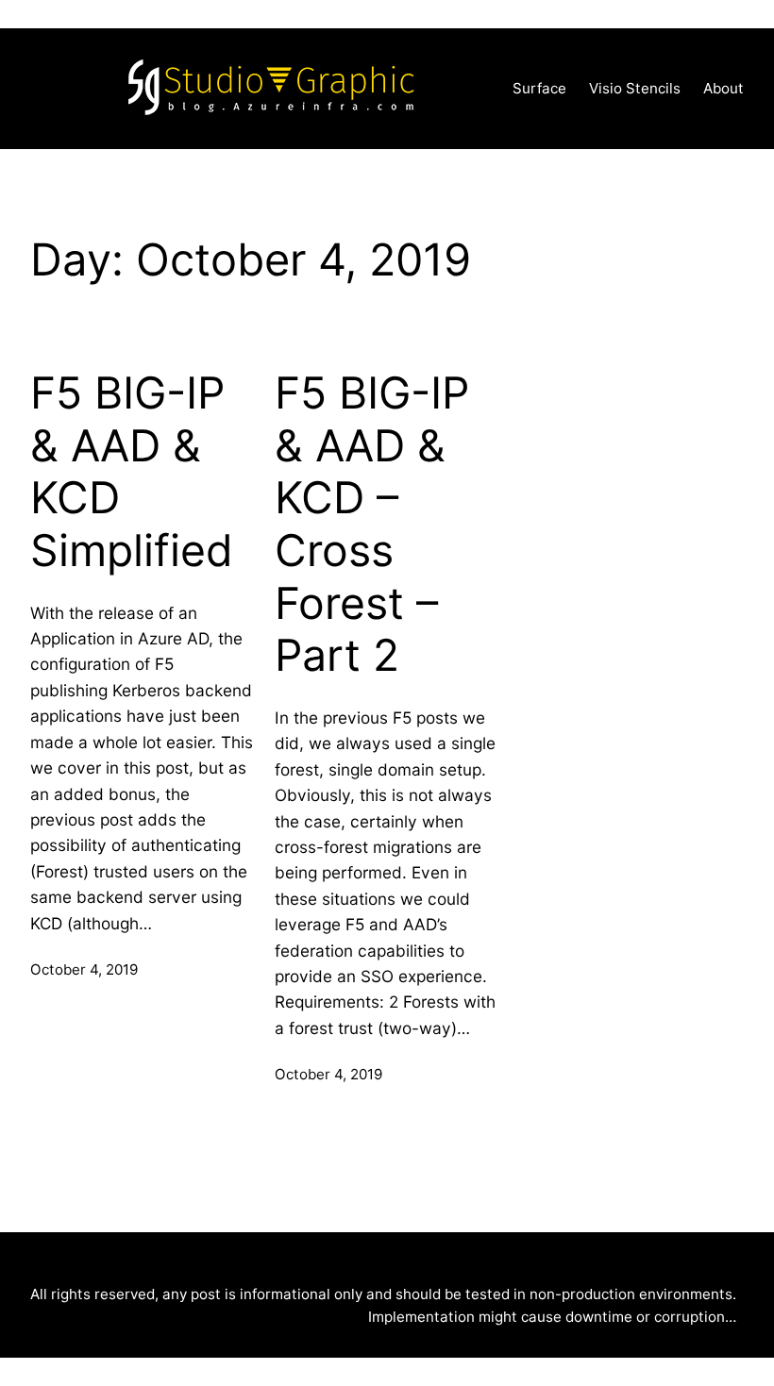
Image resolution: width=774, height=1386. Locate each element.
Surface (539, 88)
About (723, 88)
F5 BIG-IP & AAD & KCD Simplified (131, 471)
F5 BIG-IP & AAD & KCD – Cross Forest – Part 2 (372, 524)
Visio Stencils (635, 88)
